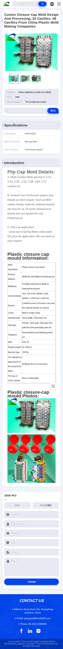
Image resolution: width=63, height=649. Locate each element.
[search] (42, 3)
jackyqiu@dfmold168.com (33, 618)
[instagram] (38, 631)
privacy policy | (14, 641)
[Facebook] (21, 631)
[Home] (6, 4)
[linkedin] (30, 631)
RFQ (53, 110)
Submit (32, 581)
